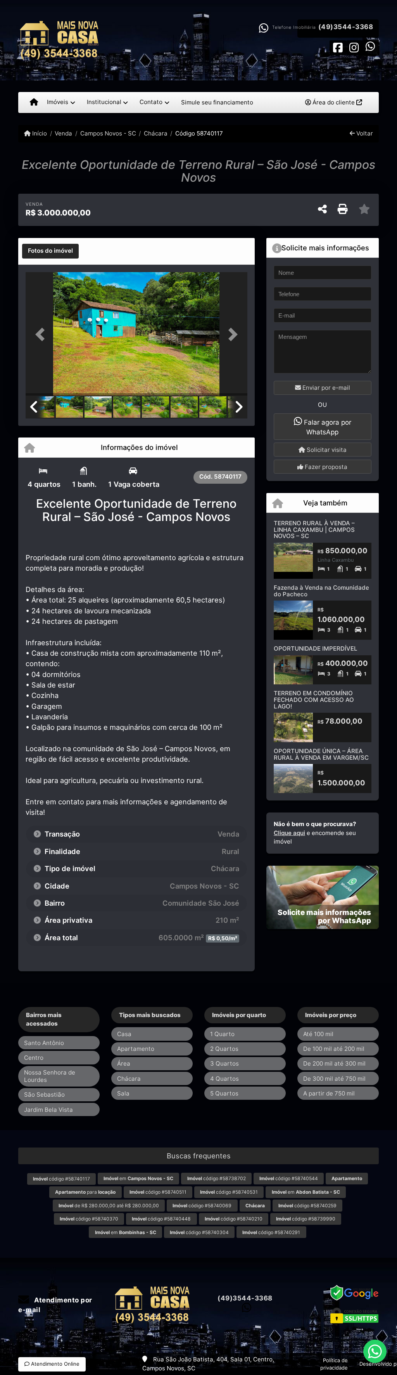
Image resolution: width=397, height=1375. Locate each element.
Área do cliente (333, 102)
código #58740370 (89, 1219)
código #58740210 (233, 1219)
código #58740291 (271, 1232)
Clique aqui (289, 833)
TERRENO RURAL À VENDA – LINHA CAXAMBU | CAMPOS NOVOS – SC (314, 529)
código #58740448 (161, 1219)
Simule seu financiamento (217, 102)
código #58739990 (305, 1219)
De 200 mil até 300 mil (334, 1063)
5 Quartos (224, 1093)
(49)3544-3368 (345, 27)
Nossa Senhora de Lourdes (49, 1076)
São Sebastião (44, 1094)
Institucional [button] (104, 102)
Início (39, 133)
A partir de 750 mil (329, 1093)
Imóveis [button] (57, 102)
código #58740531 (229, 1192)
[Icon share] (338, 47)
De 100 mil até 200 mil (333, 1048)
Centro (33, 1057)
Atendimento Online (54, 1364)
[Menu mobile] (34, 102)
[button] (42, 334)
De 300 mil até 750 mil (334, 1078)
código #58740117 (61, 1179)
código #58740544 (288, 1178)
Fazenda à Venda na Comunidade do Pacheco (321, 591)
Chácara (155, 133)
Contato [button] (151, 102)
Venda (63, 133)
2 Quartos (224, 1048)
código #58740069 (202, 1205)
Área (123, 1063)
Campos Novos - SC (108, 133)
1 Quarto (222, 1034)
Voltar (364, 133)
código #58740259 (307, 1205)
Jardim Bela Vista (48, 1109)
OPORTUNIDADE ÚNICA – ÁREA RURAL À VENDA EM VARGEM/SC (321, 754)
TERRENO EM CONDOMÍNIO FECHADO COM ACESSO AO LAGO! (314, 699)
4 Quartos (224, 1078)
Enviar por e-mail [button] (325, 387)
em (138, 1178)
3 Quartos (224, 1063)
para (85, 1192)
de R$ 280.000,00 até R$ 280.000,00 (109, 1205)
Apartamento (135, 1048)
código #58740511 (157, 1192)
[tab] (50, 251)
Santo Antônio (44, 1043)
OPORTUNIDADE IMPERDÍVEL (315, 648)
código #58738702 (216, 1178)
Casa (124, 1034)
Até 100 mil (318, 1034)
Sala (123, 1093)
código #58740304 (199, 1232)
